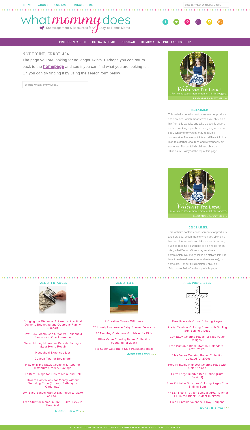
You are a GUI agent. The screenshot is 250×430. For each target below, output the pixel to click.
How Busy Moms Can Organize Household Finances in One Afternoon (53, 335)
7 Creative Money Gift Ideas (124, 321)
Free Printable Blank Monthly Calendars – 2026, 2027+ (197, 347)
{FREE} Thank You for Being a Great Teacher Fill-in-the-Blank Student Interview (197, 394)
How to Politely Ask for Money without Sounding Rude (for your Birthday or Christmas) (53, 383)
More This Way (67, 411)
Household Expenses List (52, 352)
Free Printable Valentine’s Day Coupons (197, 401)
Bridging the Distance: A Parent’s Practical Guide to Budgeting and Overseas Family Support (53, 324)
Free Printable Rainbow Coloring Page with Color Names (197, 366)
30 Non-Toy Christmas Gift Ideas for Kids (124, 333)
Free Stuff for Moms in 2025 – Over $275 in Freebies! (52, 403)
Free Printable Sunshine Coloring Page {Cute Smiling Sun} (197, 385)
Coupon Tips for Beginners (53, 358)
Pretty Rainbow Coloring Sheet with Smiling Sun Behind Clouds (197, 329)
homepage (53, 66)
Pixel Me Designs (169, 427)
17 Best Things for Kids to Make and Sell (53, 373)
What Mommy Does (75, 24)
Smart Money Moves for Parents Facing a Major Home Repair (52, 345)
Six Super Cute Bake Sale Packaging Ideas (124, 348)
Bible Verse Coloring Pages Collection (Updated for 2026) (124, 341)
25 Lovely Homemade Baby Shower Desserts (124, 327)
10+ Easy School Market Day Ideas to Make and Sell (53, 394)
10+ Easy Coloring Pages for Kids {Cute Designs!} (197, 338)
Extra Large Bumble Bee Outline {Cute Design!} (197, 375)
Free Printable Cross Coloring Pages (197, 321)
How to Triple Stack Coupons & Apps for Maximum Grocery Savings (52, 366)
